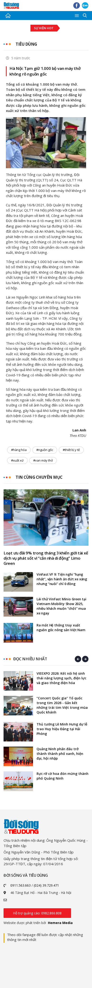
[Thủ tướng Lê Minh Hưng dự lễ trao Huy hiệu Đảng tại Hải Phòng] (18, 731)
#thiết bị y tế (71, 450)
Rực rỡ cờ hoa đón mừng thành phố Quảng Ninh (62, 776)
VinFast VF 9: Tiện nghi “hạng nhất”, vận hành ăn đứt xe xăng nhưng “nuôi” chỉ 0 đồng (62, 579)
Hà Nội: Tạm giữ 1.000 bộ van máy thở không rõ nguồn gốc (45, 71)
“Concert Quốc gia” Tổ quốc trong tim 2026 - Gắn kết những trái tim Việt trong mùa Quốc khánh (62, 705)
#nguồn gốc (44, 450)
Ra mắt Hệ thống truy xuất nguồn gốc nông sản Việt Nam (61, 627)
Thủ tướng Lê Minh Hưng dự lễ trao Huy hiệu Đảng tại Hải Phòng (62, 729)
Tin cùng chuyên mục (39, 477)
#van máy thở (43, 460)
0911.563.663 (20, 885)
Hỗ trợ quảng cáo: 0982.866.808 (37, 913)
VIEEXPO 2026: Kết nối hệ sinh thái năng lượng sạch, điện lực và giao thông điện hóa (61, 678)
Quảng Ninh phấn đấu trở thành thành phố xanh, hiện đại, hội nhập (60, 754)
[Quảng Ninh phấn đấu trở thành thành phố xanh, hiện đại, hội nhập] (18, 756)
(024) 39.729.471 (46, 885)
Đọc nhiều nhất (30, 658)
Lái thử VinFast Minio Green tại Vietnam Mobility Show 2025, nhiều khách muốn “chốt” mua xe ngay (61, 606)
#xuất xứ (17, 460)
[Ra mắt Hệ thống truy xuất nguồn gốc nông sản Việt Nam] (18, 632)
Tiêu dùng (26, 44)
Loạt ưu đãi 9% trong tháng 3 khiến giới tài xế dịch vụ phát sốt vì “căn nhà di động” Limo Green (46, 558)
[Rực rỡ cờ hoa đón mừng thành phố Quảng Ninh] (18, 781)
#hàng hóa (19, 450)
